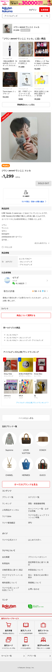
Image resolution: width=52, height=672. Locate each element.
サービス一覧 (6, 656)
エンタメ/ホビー (25, 258)
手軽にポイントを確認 (43, 646)
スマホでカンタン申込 (8, 646)
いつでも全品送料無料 (26, 632)
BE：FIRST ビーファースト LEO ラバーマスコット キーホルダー (26, 94)
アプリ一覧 (31, 656)
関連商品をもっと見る (26, 104)
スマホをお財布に (26, 646)
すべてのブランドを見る (26, 484)
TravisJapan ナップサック (9, 92)
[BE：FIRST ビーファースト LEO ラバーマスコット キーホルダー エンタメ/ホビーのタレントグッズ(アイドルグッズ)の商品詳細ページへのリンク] (26, 79)
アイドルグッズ (7, 58)
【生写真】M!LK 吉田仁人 (24, 62)
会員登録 (44, 9)
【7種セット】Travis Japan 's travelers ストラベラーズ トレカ (41, 64)
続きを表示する (41, 243)
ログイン (33, 9)
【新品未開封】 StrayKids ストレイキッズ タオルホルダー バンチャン (10, 64)
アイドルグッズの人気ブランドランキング (31, 402)
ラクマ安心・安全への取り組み (33, 201)
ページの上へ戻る (26, 418)
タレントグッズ (26, 261)
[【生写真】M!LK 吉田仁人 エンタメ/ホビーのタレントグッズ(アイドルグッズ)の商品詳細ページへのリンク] (26, 49)
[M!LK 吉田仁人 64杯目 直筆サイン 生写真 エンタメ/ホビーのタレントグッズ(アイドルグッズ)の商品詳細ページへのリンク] (41, 79)
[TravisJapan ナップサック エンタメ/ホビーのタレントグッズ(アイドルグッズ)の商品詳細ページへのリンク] (10, 79)
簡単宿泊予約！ (43, 632)
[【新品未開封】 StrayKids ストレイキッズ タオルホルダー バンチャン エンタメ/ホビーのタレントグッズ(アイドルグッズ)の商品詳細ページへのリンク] (10, 49)
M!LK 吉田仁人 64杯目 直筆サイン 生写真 (41, 93)
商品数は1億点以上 (8, 632)
